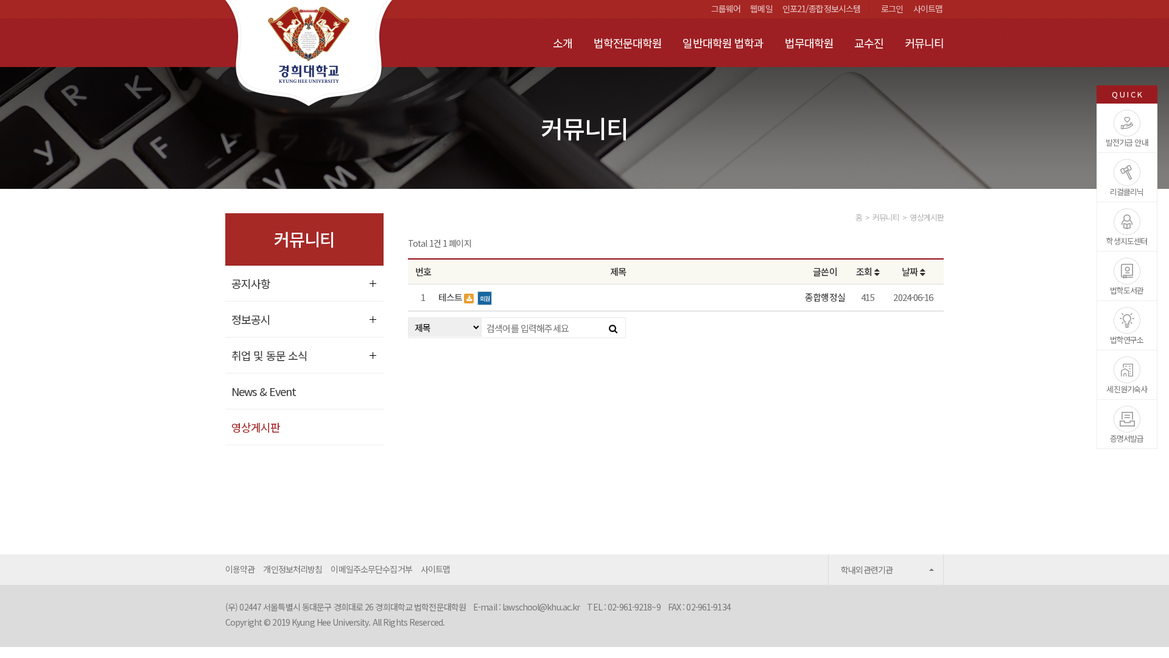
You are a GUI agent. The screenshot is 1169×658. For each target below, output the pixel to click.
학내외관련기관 (867, 570)
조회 (865, 271)
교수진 (868, 43)
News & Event (263, 391)
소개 (562, 43)
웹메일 (761, 8)
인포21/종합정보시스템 (821, 8)
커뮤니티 (924, 43)
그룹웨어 (725, 8)
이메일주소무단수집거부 (371, 569)
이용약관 (240, 569)
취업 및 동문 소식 (269, 355)
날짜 (910, 271)
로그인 (892, 8)
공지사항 (250, 283)
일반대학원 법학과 (723, 43)
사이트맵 (928, 8)
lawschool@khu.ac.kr (541, 607)
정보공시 (250, 319)
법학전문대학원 (628, 43)
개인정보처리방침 (292, 569)
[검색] (613, 328)
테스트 (451, 297)
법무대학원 (809, 43)
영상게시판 (256, 427)
